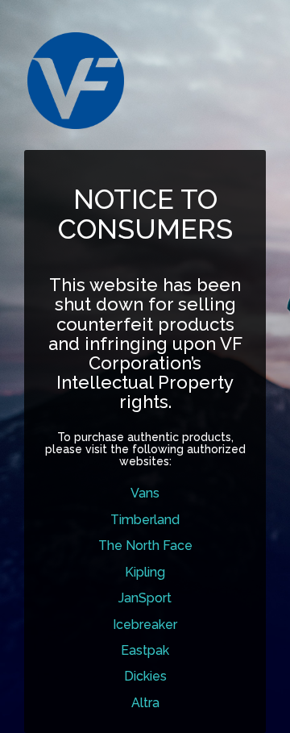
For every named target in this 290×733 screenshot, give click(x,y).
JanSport (145, 598)
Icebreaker (145, 624)
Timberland (145, 519)
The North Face (145, 545)
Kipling (145, 572)
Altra (145, 702)
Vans (145, 493)
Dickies (145, 676)
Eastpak (145, 650)
